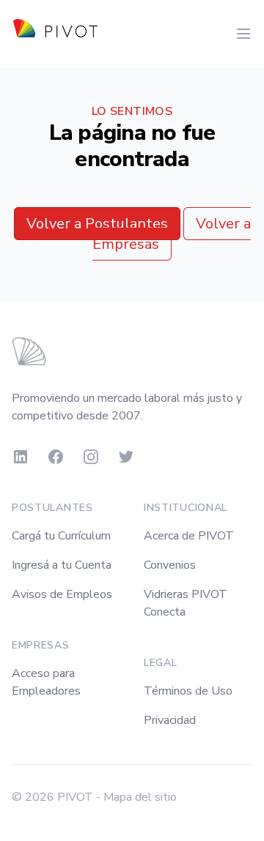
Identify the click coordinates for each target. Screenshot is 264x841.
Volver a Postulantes (97, 223)
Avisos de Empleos (62, 594)
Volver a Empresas (171, 234)
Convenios (170, 565)
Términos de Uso (188, 691)
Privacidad (170, 720)
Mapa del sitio (140, 797)
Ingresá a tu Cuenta (61, 565)
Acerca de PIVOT (189, 536)
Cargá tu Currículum (61, 536)
